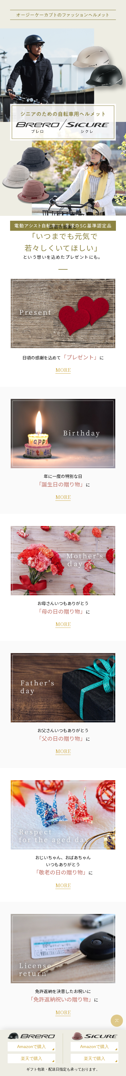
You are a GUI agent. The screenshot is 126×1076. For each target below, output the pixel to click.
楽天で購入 (31, 1058)
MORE (63, 369)
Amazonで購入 (31, 1046)
